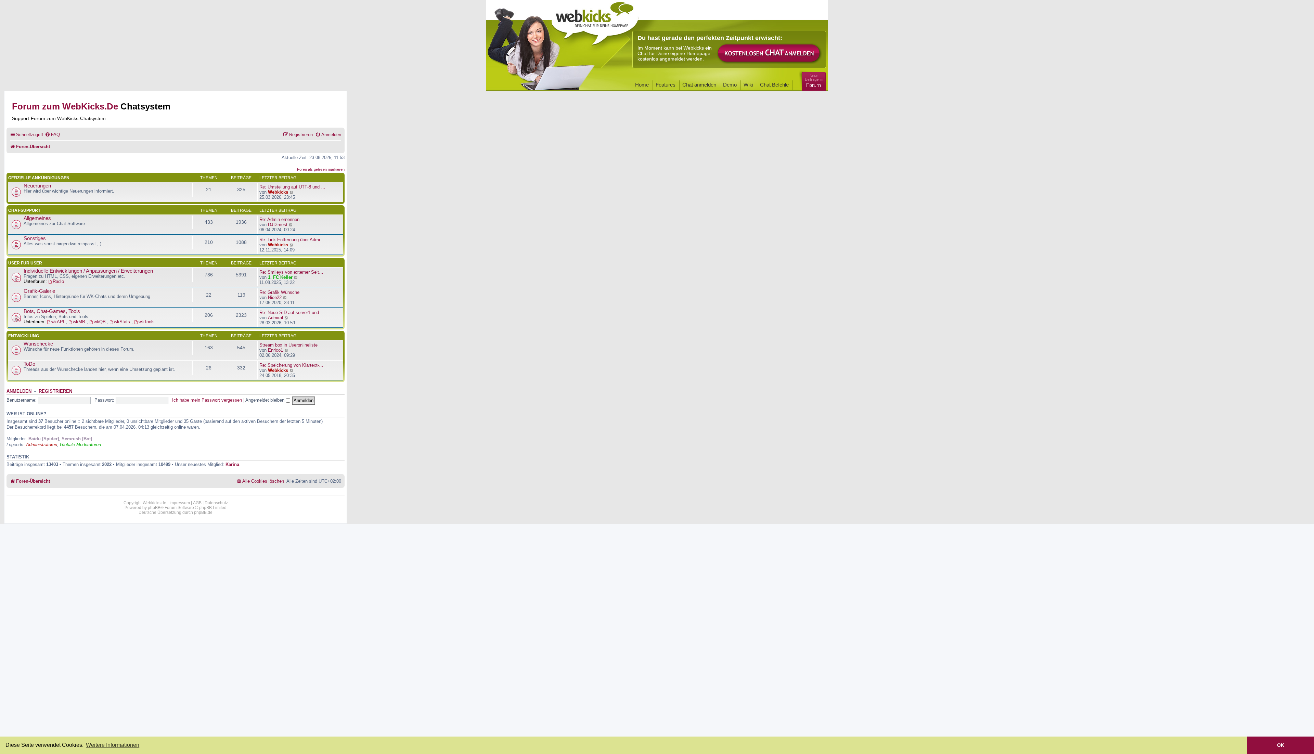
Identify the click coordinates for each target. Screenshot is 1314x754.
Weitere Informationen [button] (112, 745)
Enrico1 (275, 350)
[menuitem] (52, 135)
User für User (25, 263)
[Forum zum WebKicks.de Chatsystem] (813, 80)
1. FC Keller (280, 277)
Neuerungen (37, 185)
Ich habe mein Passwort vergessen (207, 400)
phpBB (154, 507)
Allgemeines (37, 218)
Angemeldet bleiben (265, 400)
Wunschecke (38, 344)
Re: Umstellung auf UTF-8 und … (292, 187)
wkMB (80, 321)
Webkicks (278, 192)
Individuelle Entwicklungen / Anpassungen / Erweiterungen (88, 271)
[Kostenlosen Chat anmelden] (769, 53)
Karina (232, 464)
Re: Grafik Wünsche (279, 292)
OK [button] (1280, 745)
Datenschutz (216, 502)
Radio (58, 281)
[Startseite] (595, 21)
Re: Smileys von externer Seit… (291, 272)
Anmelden (19, 391)
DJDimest (277, 224)
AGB (197, 502)
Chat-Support (24, 210)
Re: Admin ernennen (279, 219)
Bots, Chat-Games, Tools (52, 311)
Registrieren (55, 391)
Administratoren (41, 444)
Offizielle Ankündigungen (38, 178)
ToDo (29, 364)
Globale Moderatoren (80, 444)
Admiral (275, 317)
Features (665, 85)
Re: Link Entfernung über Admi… (291, 239)
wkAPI (58, 321)
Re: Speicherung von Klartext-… (291, 365)
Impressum (179, 502)
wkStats (122, 321)
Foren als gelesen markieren (321, 169)
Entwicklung (23, 336)
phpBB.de (203, 512)
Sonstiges (35, 238)
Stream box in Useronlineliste (288, 345)
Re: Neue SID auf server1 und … (292, 312)
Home (642, 85)
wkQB (100, 321)
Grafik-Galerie (39, 291)
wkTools (147, 321)
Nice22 (275, 297)
